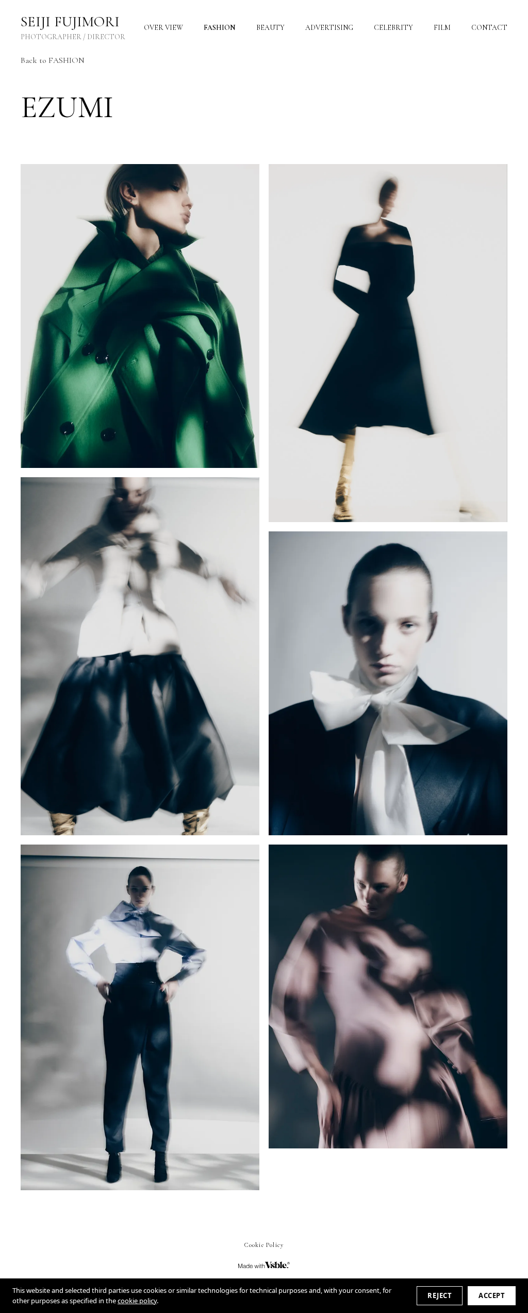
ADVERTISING (329, 27)
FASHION (220, 27)
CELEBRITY (393, 27)
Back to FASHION (53, 60)
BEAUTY (270, 27)
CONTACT (489, 27)
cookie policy (137, 1300)
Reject (439, 1295)
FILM (442, 27)
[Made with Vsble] (264, 1265)
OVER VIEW (163, 27)
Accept (491, 1295)
